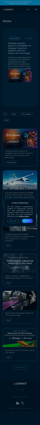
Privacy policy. (24, 216)
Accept (27, 221)
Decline (13, 221)
